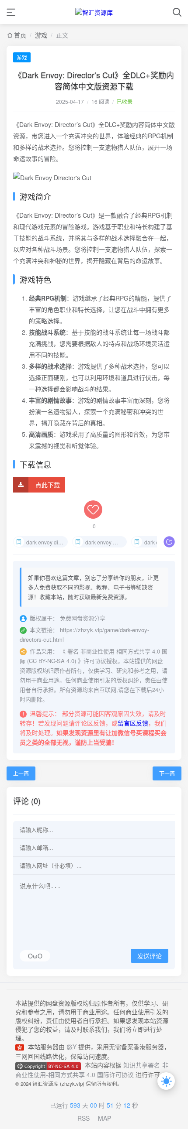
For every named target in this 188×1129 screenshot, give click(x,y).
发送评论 (149, 956)
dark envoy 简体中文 (106, 542)
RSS (83, 1118)
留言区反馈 (133, 722)
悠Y (71, 1046)
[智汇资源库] (94, 12)
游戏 (22, 57)
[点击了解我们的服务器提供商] (21, 1046)
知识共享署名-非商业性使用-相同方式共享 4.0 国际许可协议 (91, 1069)
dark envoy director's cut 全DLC (47, 542)
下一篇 (167, 773)
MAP (104, 1118)
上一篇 (21, 773)
